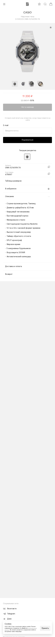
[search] (45, 4)
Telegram (11, 614)
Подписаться (27, 140)
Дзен (9, 619)
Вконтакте (11, 609)
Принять (45, 628)
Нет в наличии (27, 107)
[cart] (51, 4)
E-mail (5, 125)
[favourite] (39, 4)
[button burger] (4, 4)
